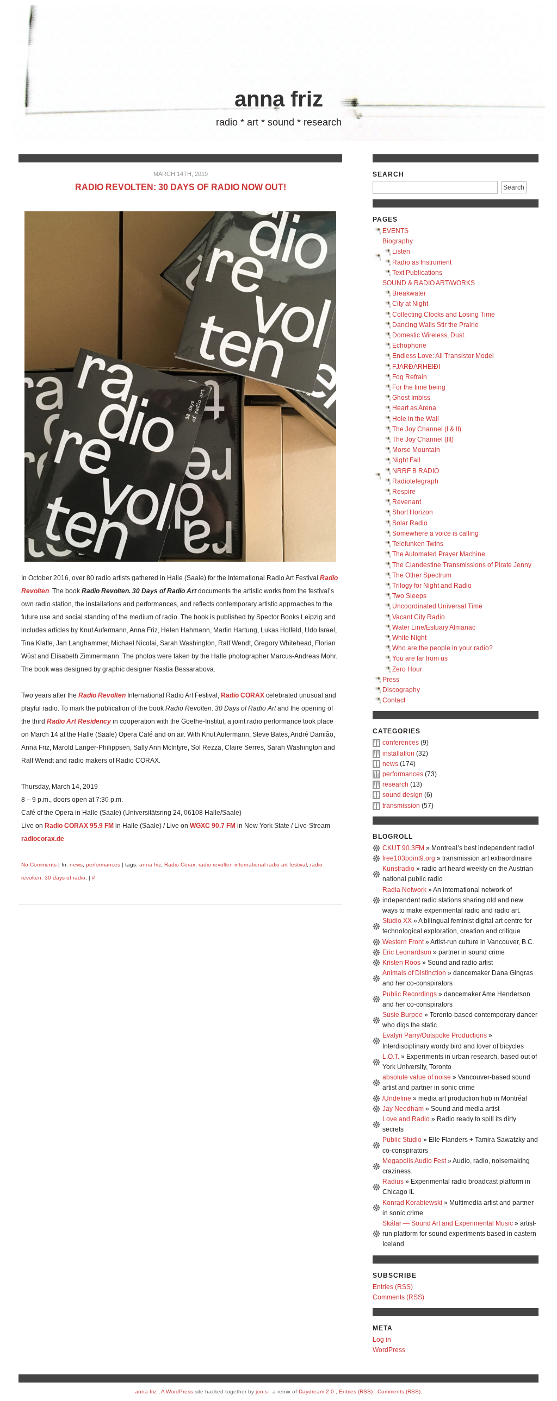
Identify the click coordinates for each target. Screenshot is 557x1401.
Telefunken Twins (417, 544)
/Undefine (396, 1098)
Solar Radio (410, 523)
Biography (397, 241)
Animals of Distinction (414, 973)
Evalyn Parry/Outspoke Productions (434, 1035)
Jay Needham (403, 1109)
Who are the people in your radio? (442, 648)
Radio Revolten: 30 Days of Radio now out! (180, 187)
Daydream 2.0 (316, 1391)
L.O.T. (390, 1056)
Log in (382, 1339)
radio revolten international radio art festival (253, 865)
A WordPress (177, 1391)
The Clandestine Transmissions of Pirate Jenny (461, 565)
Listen (401, 251)
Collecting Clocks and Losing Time (443, 314)
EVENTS (395, 231)
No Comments (39, 865)
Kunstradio (398, 868)
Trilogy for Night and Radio (432, 585)
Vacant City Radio (418, 617)
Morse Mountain (416, 450)
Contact (393, 700)
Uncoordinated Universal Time (437, 606)
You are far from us (420, 658)
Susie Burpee (402, 1015)
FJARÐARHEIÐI (416, 366)
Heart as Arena (414, 408)
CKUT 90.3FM (403, 848)
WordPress (389, 1350)
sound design (402, 795)
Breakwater (409, 293)
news (76, 865)
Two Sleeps (409, 596)
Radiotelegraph (415, 481)
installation (398, 753)
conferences (400, 742)
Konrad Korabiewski (412, 1203)
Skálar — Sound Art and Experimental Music (447, 1223)
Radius (393, 1181)
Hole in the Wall (415, 419)
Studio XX (397, 921)
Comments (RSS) (398, 1297)
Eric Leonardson (406, 952)
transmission (401, 805)
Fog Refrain (409, 377)
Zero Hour (407, 669)
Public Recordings (409, 994)
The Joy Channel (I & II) (426, 429)
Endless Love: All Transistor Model (443, 356)
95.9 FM (102, 826)
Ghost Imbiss (411, 397)
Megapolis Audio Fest (414, 1161)
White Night (409, 638)
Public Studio (402, 1140)
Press (390, 679)
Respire (404, 491)
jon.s (262, 1391)
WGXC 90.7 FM (213, 826)
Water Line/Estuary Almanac (433, 627)
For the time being (418, 387)
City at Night (410, 303)
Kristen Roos (401, 962)
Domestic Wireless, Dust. (429, 335)
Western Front (403, 942)
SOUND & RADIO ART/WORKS (428, 283)
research (395, 784)
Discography (401, 690)
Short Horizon (412, 512)
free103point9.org (408, 858)
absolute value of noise (416, 1077)
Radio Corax (179, 865)
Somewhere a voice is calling (435, 533)
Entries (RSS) (393, 1287)
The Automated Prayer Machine (438, 554)
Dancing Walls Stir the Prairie (435, 325)
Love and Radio (406, 1119)
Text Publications (417, 273)
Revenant (406, 502)
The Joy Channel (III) (423, 439)
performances (103, 865)
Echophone (409, 345)
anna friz (278, 99)
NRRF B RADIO (415, 471)
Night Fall (406, 460)
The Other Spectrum (421, 575)
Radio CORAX (66, 826)
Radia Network (404, 890)
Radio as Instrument (421, 262)
